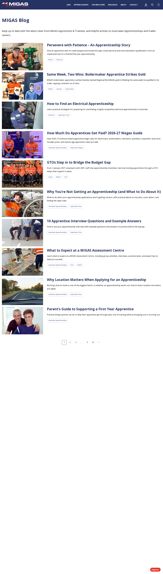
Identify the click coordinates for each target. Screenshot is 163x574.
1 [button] (64, 342)
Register (155, 570)
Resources (112, 5)
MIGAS (50, 60)
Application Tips (63, 115)
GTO (65, 177)
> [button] (98, 342)
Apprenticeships (81, 5)
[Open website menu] (158, 4)
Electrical (60, 60)
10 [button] (93, 342)
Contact (134, 5)
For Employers (98, 5)
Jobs (69, 5)
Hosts (50, 177)
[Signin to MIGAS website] (146, 5)
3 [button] (75, 342)
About (123, 5)
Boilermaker (70, 89)
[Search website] (152, 5)
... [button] (81, 342)
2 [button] (70, 342)
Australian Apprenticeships (57, 148)
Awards (59, 89)
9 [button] (87, 342)
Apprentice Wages (77, 148)
